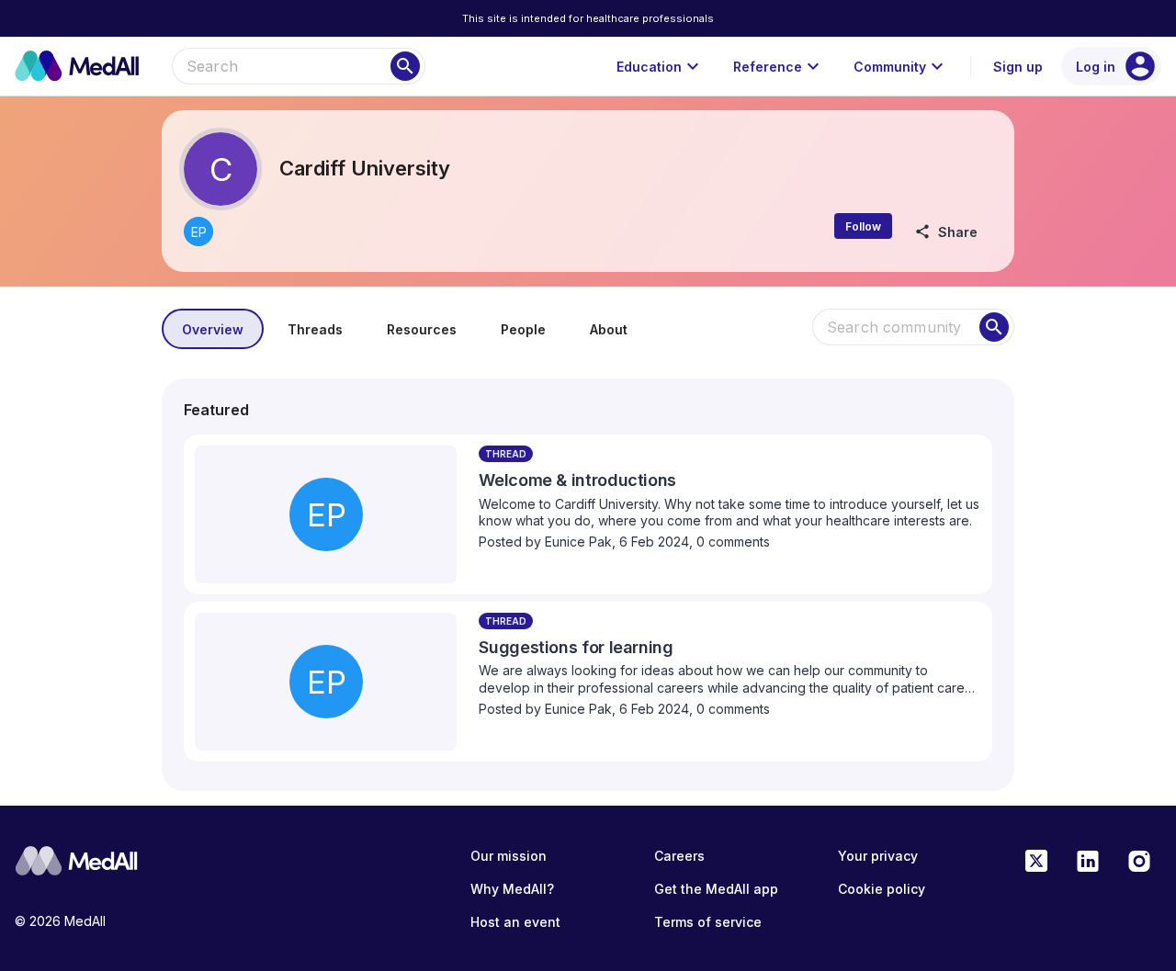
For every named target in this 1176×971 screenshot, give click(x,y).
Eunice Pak (578, 541)
